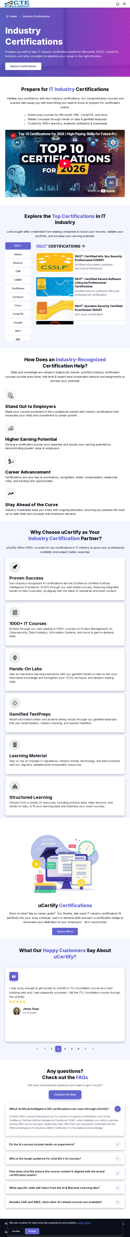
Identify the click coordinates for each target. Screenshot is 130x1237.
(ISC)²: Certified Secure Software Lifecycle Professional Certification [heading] (98, 282)
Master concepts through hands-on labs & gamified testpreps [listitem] (67, 119)
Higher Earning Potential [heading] (31, 439)
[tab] (18, 245)
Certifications (58, 246)
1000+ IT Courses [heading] (28, 623)
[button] (37, 1049)
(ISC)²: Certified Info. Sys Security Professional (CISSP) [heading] (98, 258)
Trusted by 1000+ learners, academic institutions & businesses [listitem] (67, 123)
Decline (16, 1231)
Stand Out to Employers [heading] (30, 406)
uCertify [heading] (65, 905)
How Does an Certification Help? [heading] (65, 363)
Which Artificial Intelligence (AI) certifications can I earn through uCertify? (59, 1109)
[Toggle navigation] (124, 4)
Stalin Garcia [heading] (31, 1026)
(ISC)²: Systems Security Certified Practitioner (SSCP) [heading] (99, 307)
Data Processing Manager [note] (37, 1030)
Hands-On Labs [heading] (25, 668)
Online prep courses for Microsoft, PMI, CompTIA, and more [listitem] (67, 114)
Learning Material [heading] (28, 755)
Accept (32, 1231)
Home (13, 16)
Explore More (65, 931)
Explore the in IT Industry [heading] (65, 219)
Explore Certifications (23, 66)
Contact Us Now (65, 1094)
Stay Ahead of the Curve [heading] (31, 504)
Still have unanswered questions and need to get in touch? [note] (65, 1085)
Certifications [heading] (34, 36)
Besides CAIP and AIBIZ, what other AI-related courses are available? (55, 1202)
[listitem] (45, 1049)
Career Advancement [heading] (28, 472)
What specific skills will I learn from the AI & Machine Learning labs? (54, 1187)
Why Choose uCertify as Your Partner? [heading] (65, 535)
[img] (54, 262)
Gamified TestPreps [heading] (30, 714)
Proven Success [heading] (26, 578)
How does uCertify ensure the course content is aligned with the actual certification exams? (57, 1173)
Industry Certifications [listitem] (36, 16)
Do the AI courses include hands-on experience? (42, 1144)
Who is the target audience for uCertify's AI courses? (45, 1158)
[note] (11, 395)
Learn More (84, 1222)
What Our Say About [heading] (65, 954)
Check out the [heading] (65, 1074)
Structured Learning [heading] (30, 797)
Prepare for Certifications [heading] (65, 89)
